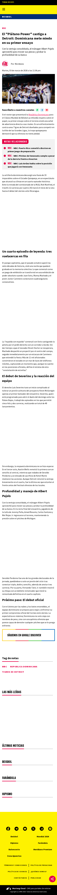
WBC (4, 28)
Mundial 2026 (43, 836)
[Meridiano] (26, 9)
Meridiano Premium (42, 849)
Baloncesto (14, 849)
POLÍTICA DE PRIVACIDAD (41, 865)
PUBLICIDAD (36, 878)
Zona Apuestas (14, 856)
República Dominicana (38, 114)
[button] (52, 879)
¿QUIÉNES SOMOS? (39, 872)
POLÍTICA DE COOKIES (17, 872)
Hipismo (14, 843)
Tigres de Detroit (13, 671)
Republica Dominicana (23, 666)
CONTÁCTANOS (20, 878)
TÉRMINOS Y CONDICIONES (15, 865)
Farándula (43, 843)
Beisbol (7, 16)
